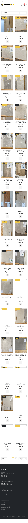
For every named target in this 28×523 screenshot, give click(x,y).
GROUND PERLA (20, 239)
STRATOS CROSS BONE (7, 355)
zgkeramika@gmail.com (7, 481)
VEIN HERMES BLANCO (7, 297)
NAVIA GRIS (7, 151)
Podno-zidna (18, 121)
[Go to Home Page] (1, 9)
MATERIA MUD (20, 414)
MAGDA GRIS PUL (7, 93)
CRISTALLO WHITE (21, 385)
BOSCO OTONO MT (7, 181)
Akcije (7, 33)
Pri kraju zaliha (6, 150)
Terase (21, 208)
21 (22, 458)
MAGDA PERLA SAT (7, 326)
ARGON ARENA (7, 268)
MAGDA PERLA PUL (7, 122)
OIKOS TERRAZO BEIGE (21, 122)
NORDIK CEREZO (7, 210)
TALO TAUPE (7, 385)
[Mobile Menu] (2, 5)
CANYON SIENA (20, 181)
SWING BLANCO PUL (20, 64)
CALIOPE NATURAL (21, 210)
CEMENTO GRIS (20, 268)
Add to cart (7, 41)
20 (20, 458)
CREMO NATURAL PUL (7, 239)
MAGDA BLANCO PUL (20, 93)
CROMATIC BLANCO (20, 443)
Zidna (10, 150)
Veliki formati (23, 121)
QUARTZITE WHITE (7, 414)
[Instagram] (5, 1)
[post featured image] (7, 24)
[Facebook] (3, 1)
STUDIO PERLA (20, 151)
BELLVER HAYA (7, 35)
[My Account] (20, 5)
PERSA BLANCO (7, 443)
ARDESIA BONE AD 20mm (7, 64)
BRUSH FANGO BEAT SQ (20, 355)
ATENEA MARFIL (20, 326)
